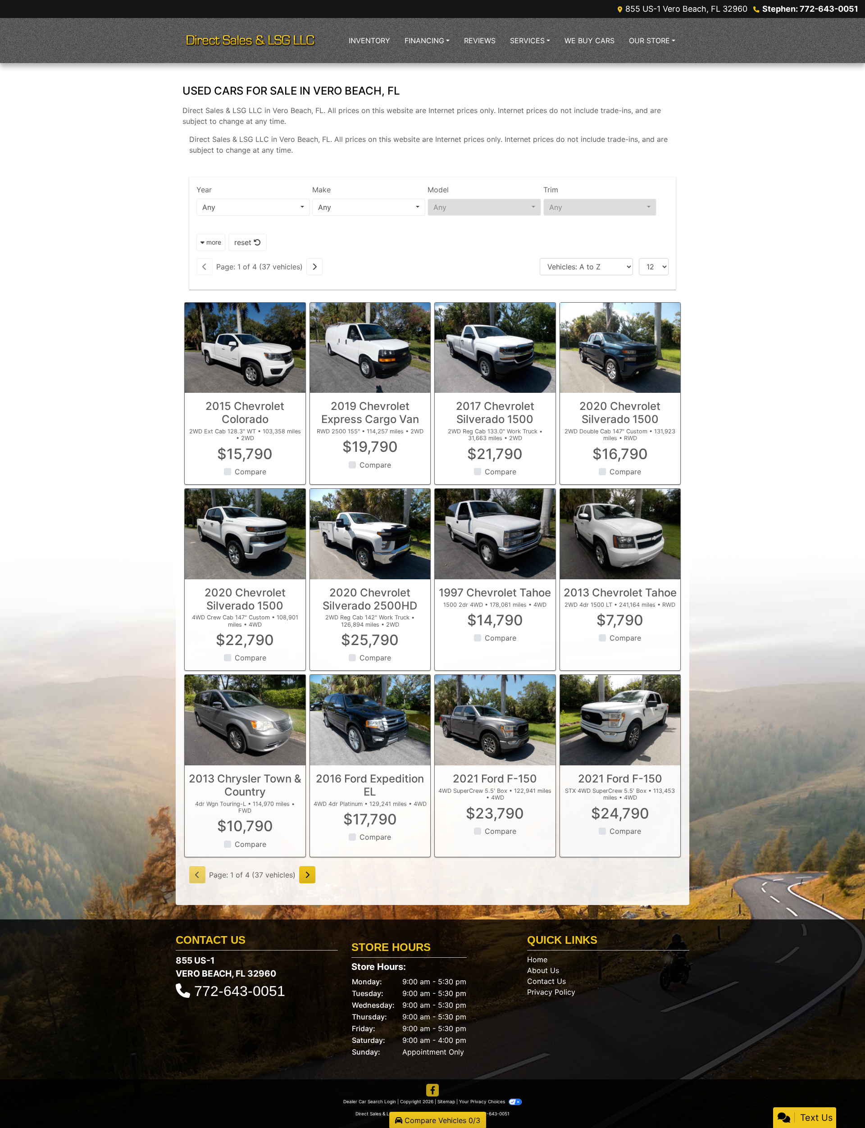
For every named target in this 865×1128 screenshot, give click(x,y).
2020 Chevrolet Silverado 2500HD (370, 599)
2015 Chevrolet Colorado (244, 413)
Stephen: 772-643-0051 (810, 9)
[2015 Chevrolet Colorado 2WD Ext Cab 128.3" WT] (245, 348)
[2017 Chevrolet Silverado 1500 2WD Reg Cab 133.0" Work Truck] (495, 348)
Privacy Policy (551, 991)
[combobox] (253, 207)
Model (438, 189)
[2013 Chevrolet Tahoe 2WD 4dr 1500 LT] (620, 534)
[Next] (314, 266)
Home (537, 959)
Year (204, 189)
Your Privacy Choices (482, 1101)
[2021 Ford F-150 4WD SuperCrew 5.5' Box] (495, 720)
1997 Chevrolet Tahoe (495, 592)
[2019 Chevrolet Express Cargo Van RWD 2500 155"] (370, 348)
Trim (550, 189)
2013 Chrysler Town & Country (245, 785)
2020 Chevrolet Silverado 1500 (619, 413)
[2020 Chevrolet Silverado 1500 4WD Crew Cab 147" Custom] (245, 534)
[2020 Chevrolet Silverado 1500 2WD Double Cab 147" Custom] (620, 348)
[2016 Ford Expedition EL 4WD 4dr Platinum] (370, 720)
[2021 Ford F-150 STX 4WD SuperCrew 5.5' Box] (620, 720)
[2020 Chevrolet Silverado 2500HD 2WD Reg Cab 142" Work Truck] (370, 534)
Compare (250, 471)
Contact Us (546, 981)
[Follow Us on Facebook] (432, 1090)
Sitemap (446, 1101)
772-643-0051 (239, 991)
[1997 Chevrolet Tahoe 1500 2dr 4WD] (495, 534)
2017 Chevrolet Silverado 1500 (495, 413)
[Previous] (204, 266)
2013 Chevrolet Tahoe (620, 592)
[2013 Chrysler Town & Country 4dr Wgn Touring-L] (245, 720)
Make (321, 189)
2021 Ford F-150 (495, 778)
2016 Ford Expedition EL (370, 785)
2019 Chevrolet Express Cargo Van (370, 413)
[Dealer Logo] (250, 40)
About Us (543, 970)
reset (244, 242)
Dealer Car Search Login (369, 1101)
